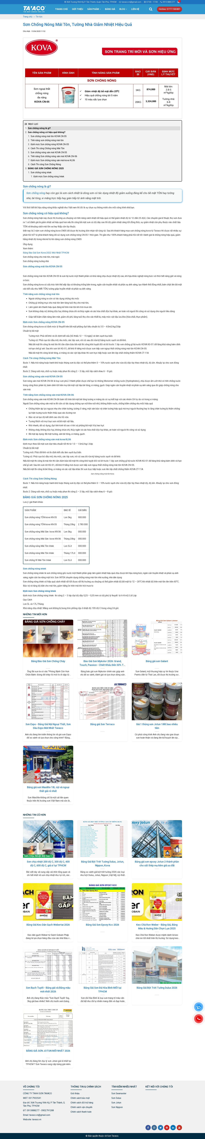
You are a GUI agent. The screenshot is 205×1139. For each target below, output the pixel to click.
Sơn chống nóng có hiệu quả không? (46, 132)
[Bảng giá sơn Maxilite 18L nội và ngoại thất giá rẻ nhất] (48, 764)
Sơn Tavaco (112, 1136)
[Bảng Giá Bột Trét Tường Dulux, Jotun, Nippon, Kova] (102, 839)
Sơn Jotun (116, 1102)
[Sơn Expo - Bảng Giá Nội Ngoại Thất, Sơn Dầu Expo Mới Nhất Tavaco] (48, 701)
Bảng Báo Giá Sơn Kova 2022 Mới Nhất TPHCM (46, 252)
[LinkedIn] (173, 1127)
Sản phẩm (93, 9)
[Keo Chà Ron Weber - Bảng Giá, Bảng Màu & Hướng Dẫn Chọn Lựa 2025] (157, 902)
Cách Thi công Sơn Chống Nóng (46, 164)
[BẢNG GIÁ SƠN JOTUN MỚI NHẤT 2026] (48, 1028)
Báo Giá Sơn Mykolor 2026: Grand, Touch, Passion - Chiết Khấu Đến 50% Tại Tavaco (102, 665)
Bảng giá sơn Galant (157, 661)
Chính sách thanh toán (81, 1111)
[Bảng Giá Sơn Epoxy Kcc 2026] (102, 902)
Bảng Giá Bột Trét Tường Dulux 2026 (157, 987)
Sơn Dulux (116, 1098)
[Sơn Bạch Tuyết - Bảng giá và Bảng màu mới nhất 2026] (48, 965)
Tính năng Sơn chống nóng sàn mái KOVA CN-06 (54, 156)
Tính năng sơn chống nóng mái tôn (47, 140)
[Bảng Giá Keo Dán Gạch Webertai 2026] (48, 902)
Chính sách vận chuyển (81, 1107)
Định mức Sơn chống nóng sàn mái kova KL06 (53, 160)
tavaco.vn (36, 1119)
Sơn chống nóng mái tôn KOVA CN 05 (49, 136)
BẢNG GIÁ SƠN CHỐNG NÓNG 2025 (46, 168)
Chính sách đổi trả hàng (82, 1102)
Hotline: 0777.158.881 (169, 9)
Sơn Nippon (117, 1107)
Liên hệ (135, 9)
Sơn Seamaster (118, 1093)
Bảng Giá (110, 9)
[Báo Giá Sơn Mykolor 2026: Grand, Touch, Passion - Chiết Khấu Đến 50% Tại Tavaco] (102, 638)
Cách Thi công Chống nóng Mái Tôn (47, 148)
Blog (122, 9)
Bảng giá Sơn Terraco (102, 724)
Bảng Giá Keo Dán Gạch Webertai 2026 (48, 924)
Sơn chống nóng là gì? (39, 128)
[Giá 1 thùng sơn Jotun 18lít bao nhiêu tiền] (157, 701)
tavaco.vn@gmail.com (131, 2)
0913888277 (33, 1110)
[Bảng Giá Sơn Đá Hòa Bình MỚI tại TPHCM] (102, 965)
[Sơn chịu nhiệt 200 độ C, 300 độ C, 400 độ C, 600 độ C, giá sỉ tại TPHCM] (48, 839)
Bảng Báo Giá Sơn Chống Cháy (48, 661)
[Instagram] (154, 1127)
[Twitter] (160, 1127)
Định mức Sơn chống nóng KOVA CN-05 (50, 144)
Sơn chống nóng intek (41, 172)
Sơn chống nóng (35, 193)
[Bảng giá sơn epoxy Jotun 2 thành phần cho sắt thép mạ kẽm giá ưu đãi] (157, 839)
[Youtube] (179, 1127)
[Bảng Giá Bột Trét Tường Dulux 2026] (157, 965)
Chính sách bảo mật (80, 1098)
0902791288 (47, 1110)
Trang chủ (61, 9)
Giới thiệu (77, 9)
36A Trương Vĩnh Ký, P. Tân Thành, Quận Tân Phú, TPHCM (91, 2)
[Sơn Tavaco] (34, 9)
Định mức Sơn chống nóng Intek (48, 176)
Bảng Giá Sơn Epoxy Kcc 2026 (102, 924)
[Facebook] (148, 1127)
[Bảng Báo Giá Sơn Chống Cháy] (48, 638)
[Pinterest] (166, 1127)
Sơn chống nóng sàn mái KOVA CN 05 (49, 152)
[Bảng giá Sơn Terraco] (102, 701)
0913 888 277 (169, 2)
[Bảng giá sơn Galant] (157, 638)
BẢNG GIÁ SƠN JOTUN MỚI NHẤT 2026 (48, 1050)
